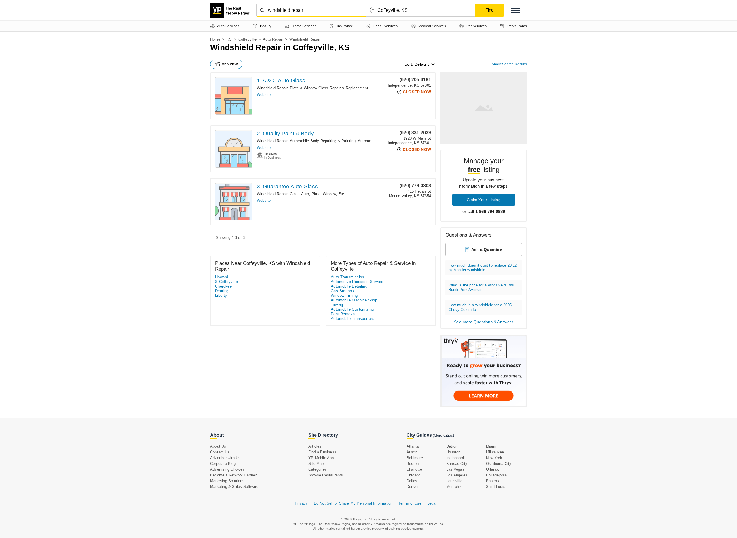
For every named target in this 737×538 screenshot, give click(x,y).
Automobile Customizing (352, 309)
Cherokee (223, 286)
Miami (491, 446)
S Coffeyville (226, 282)
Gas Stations (342, 291)
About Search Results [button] (509, 64)
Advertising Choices (227, 469)
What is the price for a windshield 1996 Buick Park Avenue (482, 287)
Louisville (454, 481)
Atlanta (413, 446)
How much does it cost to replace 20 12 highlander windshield (483, 267)
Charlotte (414, 469)
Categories (317, 469)
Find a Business (322, 452)
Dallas (412, 481)
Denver (413, 486)
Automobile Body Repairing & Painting (323, 141)
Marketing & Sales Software (234, 486)
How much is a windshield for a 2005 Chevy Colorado (480, 307)
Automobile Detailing (349, 286)
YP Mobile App (321, 458)
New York (494, 458)
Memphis (454, 486)
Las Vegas (455, 469)
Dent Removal (343, 314)
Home (215, 39)
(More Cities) (443, 435)
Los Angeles (456, 475)
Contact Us (219, 452)
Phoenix (493, 481)
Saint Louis (495, 486)
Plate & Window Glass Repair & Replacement (329, 88)
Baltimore (415, 458)
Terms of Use (409, 503)
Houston (453, 452)
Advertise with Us (225, 458)
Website (264, 94)
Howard (221, 277)
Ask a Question (486, 249)
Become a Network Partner (233, 475)
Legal (431, 503)
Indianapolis (456, 458)
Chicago (413, 475)
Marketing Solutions (227, 481)
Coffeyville (247, 39)
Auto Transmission (347, 277)
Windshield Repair (272, 88)
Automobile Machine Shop (354, 300)
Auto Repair (273, 39)
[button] (515, 10)
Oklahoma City (499, 463)
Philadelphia (496, 475)
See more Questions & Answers (483, 322)
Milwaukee (495, 452)
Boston (413, 463)
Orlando (492, 469)
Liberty (221, 295)
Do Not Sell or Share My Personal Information (353, 503)
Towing (337, 305)
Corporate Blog (223, 463)
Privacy (301, 503)
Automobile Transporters (352, 318)
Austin (412, 452)
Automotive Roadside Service (357, 282)
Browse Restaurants (325, 475)
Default (422, 64)
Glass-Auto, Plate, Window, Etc (317, 194)
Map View (230, 64)
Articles (315, 446)
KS (229, 39)
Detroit (451, 446)
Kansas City (456, 463)
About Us (218, 446)
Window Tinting (344, 295)
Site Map (316, 463)
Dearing (222, 291)
